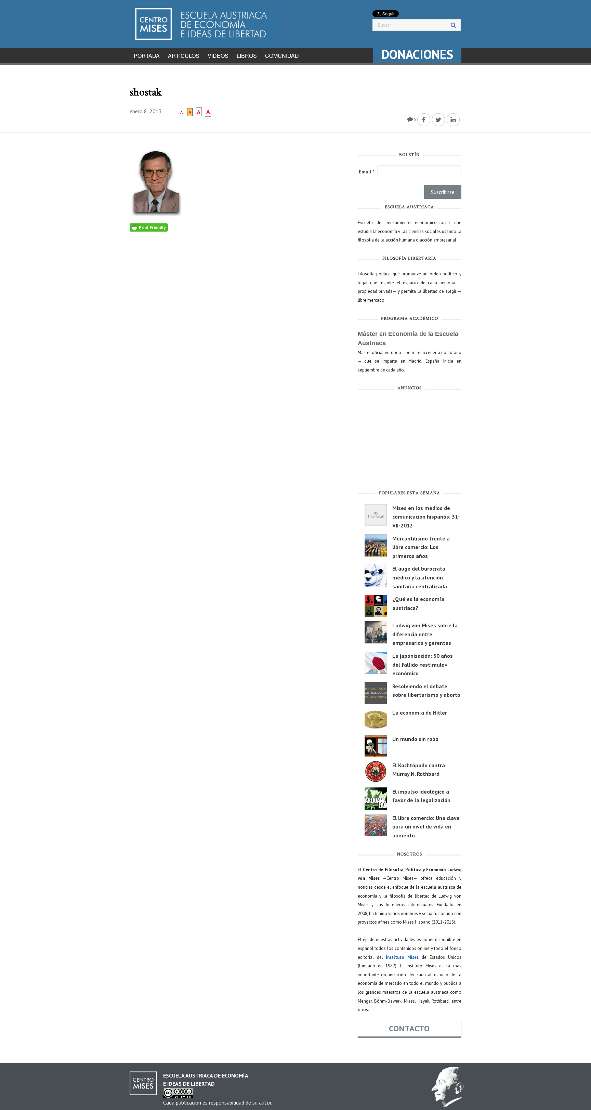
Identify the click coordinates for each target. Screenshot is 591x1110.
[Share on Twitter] (438, 119)
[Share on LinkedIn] (453, 119)
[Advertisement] (409, 442)
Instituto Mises (402, 957)
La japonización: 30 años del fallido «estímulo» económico (422, 664)
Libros (247, 56)
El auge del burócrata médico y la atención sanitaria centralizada (419, 577)
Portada (147, 56)
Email (366, 172)
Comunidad (282, 56)
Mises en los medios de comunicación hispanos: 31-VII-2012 (426, 517)
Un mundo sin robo (415, 738)
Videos (218, 56)
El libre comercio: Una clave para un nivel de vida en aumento (426, 826)
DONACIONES (417, 54)
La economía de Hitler (419, 712)
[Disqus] (238, 317)
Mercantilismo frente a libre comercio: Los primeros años (421, 547)
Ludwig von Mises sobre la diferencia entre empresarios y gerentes (425, 634)
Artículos (183, 56)
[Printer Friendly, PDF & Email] (149, 227)
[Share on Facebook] (423, 119)
